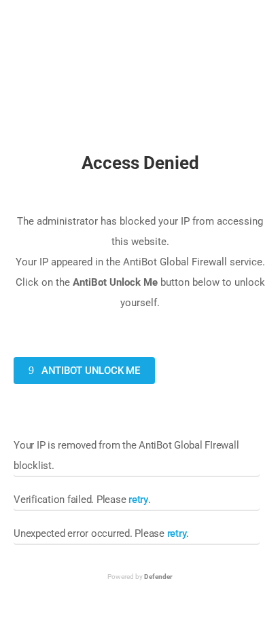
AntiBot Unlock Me (89, 370)
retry (138, 499)
